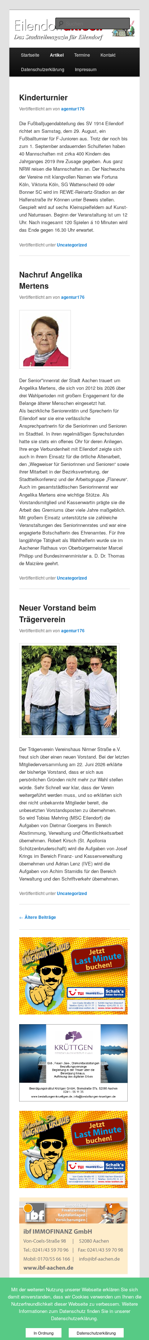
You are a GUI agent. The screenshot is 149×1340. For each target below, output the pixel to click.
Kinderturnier (43, 97)
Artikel (57, 55)
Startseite (30, 55)
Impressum (86, 69)
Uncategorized (72, 244)
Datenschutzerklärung (42, 69)
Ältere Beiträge (37, 917)
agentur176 (73, 108)
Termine (82, 55)
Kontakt (108, 55)
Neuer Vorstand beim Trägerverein (57, 613)
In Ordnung (44, 1333)
